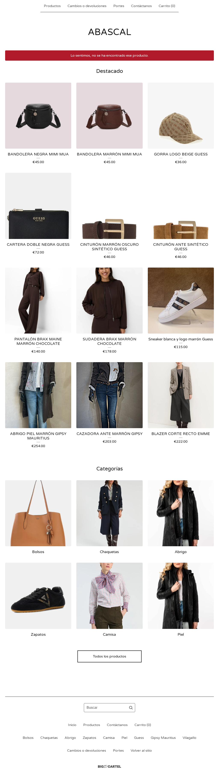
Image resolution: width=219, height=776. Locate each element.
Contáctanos (141, 6)
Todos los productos (109, 656)
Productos (52, 6)
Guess (139, 738)
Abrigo (70, 738)
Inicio (72, 725)
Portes (118, 6)
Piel (124, 738)
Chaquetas (49, 738)
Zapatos (89, 738)
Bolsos (28, 738)
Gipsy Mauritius (163, 738)
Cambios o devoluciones (87, 6)
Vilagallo (189, 738)
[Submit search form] (130, 707)
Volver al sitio (141, 750)
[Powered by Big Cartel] (109, 766)
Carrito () (167, 6)
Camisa (109, 738)
